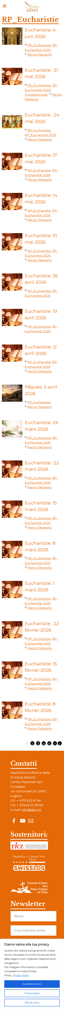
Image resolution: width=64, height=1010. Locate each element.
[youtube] (22, 820)
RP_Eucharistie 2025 (40, 135)
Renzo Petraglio (39, 55)
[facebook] (13, 820)
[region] (32, 974)
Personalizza (32, 993)
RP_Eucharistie (39, 45)
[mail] (30, 820)
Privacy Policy (21, 975)
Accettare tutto (32, 984)
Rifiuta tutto (32, 1002)
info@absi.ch (31, 810)
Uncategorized (36, 95)
